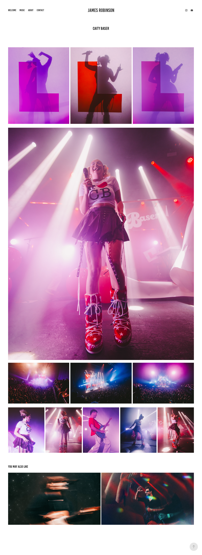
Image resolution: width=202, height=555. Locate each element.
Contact (40, 10)
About (30, 10)
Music (22, 10)
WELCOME (12, 10)
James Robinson (101, 10)
